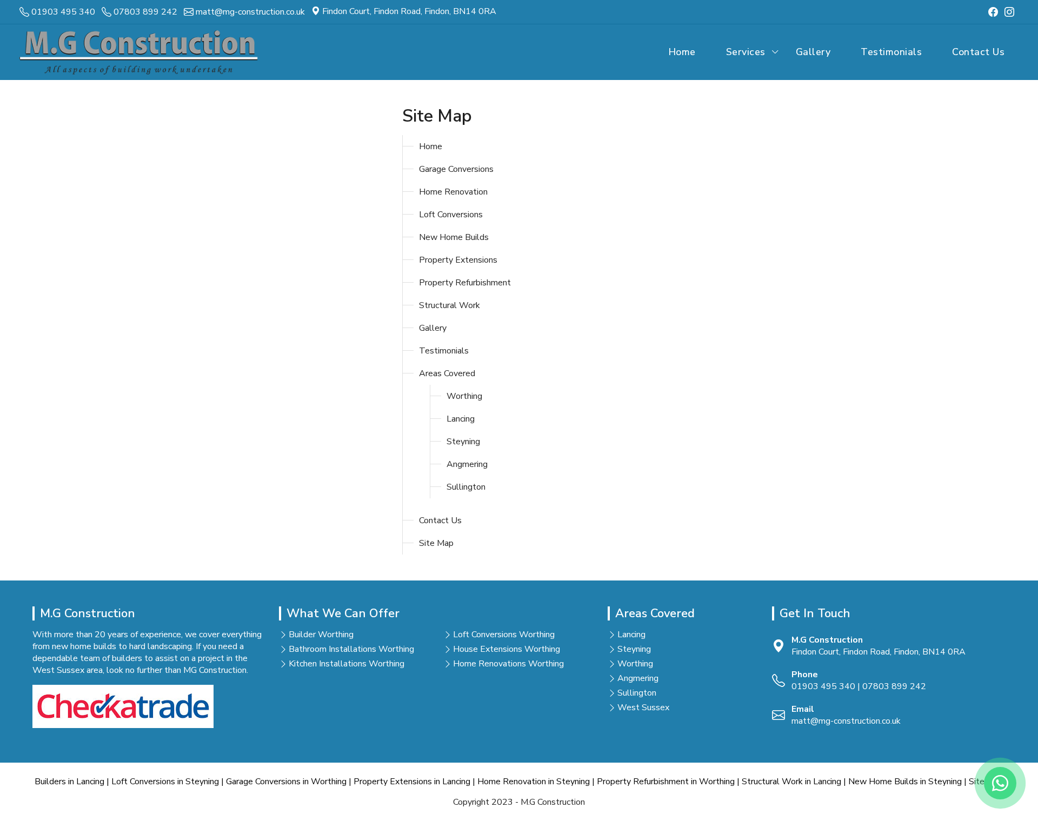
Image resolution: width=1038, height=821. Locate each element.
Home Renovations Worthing (508, 664)
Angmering (467, 464)
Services (746, 51)
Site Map (436, 543)
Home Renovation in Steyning (533, 781)
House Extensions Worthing (506, 649)
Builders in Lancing (69, 781)
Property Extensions (458, 260)
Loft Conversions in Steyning (165, 781)
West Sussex (643, 707)
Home (682, 51)
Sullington (466, 487)
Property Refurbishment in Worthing (666, 781)
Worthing (464, 396)
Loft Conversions (451, 215)
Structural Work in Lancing (791, 781)
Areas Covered (447, 373)
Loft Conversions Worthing (504, 634)
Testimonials (891, 51)
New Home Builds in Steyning (905, 781)
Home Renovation (453, 192)
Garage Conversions (456, 169)
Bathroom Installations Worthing (351, 649)
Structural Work (449, 305)
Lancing (461, 419)
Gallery (813, 51)
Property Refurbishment (465, 283)
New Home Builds (454, 237)
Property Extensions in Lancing (412, 781)
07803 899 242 (894, 686)
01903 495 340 (823, 686)
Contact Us (978, 51)
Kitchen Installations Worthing (346, 664)
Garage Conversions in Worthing (286, 781)
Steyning (463, 442)
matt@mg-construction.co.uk (846, 721)
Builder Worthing (321, 634)
